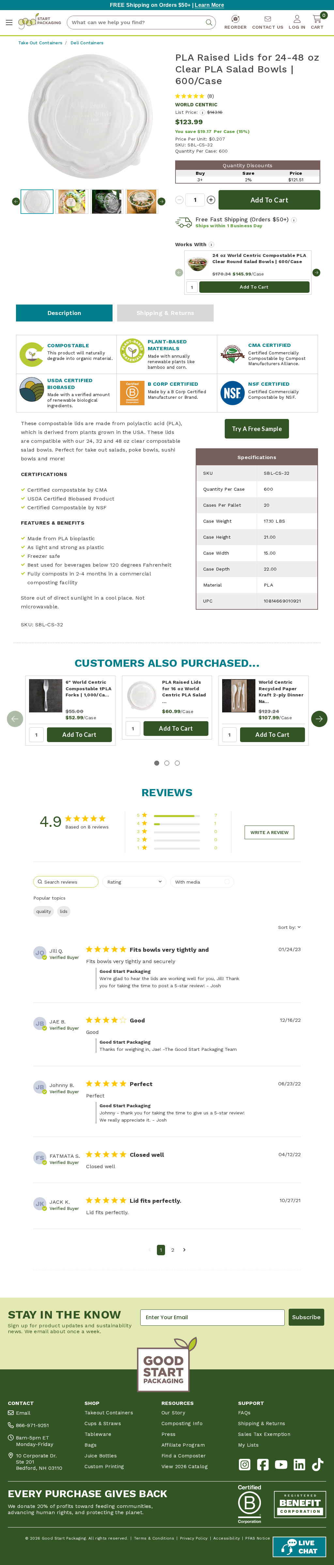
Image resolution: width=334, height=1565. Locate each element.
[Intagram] (244, 1466)
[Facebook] (262, 1466)
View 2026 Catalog (184, 1466)
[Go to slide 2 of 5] (319, 719)
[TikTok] (317, 1466)
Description (64, 312)
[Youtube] (281, 1466)
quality (43, 911)
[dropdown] (134, 881)
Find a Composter (183, 1456)
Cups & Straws (102, 1423)
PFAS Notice (257, 1538)
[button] (149, 1250)
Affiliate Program (183, 1445)
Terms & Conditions (154, 1538)
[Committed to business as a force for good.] (249, 1504)
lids (64, 911)
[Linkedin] (299, 1466)
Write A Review (269, 832)
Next (161, 201)
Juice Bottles (100, 1456)
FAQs (244, 1413)
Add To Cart (254, 287)
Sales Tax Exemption (264, 1434)
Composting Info (182, 1423)
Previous (16, 201)
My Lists (248, 1445)
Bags (90, 1445)
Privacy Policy (194, 1538)
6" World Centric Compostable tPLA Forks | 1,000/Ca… (89, 688)
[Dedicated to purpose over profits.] (300, 1504)
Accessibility (226, 1538)
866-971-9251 (32, 1425)
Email (23, 1413)
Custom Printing (104, 1466)
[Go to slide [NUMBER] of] (316, 272)
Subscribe (306, 1317)
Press (168, 1434)
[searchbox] (66, 881)
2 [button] (172, 1250)
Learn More (209, 5)
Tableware (97, 1434)
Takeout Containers (108, 1413)
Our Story (173, 1413)
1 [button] (161, 1250)
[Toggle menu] (9, 22)
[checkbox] (202, 881)
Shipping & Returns (165, 312)
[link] (177, 849)
